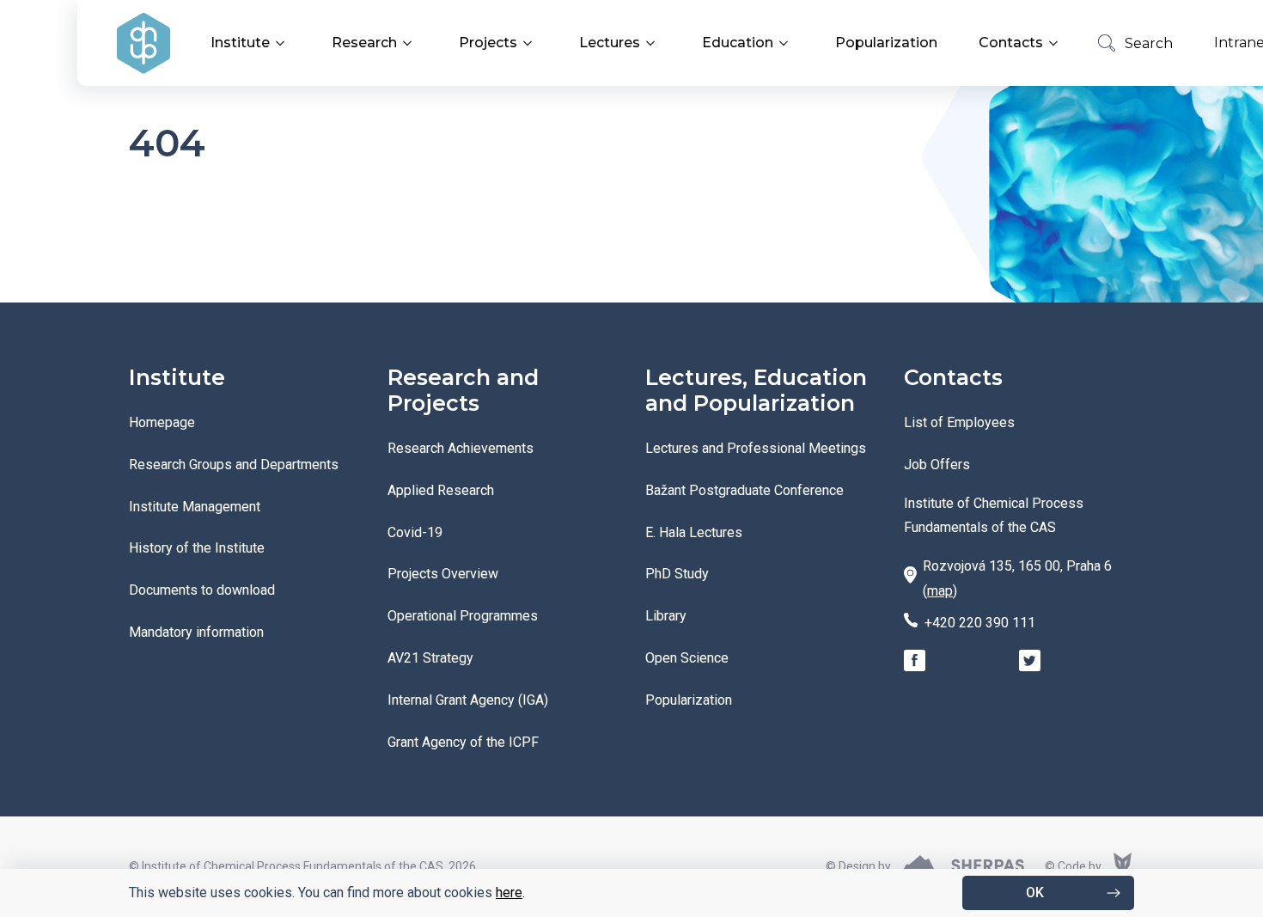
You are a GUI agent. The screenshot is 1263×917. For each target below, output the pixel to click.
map (940, 591)
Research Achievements (460, 448)
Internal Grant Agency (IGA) (467, 700)
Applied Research (440, 490)
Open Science (687, 658)
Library (665, 616)
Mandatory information (196, 632)
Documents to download (202, 590)
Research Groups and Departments (234, 464)
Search (1149, 43)
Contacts (1011, 42)
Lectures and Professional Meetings (755, 448)
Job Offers (937, 464)
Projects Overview (442, 573)
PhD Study (677, 573)
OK (1035, 892)
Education (737, 42)
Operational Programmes (462, 616)
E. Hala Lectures (693, 532)
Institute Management (194, 506)
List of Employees (959, 422)
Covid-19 (414, 532)
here (509, 892)
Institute (240, 42)
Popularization (886, 42)
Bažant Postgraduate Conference (744, 490)
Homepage (162, 422)
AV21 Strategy (430, 658)
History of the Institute (197, 548)
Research (364, 42)
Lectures (609, 42)
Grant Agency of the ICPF (463, 742)
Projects (488, 42)
